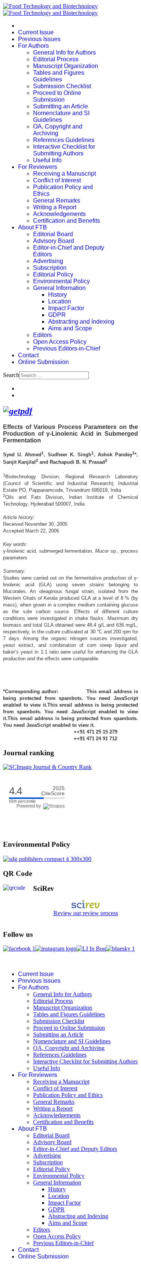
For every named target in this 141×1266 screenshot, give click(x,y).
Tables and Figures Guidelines (58, 76)
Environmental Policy (61, 281)
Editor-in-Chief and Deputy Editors (75, 1149)
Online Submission (43, 362)
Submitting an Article (60, 106)
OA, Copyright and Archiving (57, 129)
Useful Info (47, 160)
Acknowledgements (59, 214)
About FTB (32, 227)
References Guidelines (63, 140)
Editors (42, 335)
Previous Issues (39, 39)
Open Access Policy (59, 342)
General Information (59, 288)
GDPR (57, 315)
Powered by (30, 806)
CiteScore (53, 790)
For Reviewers (37, 167)
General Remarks (56, 200)
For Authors (33, 46)
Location (59, 301)
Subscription (50, 268)
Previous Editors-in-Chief (66, 348)
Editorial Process (56, 59)
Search (11, 375)
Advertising (48, 261)
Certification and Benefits (66, 220)
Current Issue (36, 32)
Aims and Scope (70, 328)
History (57, 294)
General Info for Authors (64, 52)
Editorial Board (53, 234)
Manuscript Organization (65, 66)
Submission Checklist (62, 86)
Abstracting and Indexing (81, 321)
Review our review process (85, 913)
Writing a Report (54, 207)
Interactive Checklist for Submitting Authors (64, 150)
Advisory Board (53, 241)
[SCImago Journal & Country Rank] (47, 767)
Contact (28, 355)
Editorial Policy (53, 274)
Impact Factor (66, 308)
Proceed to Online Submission (57, 96)
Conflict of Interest (57, 180)
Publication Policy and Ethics (68, 1095)
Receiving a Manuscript (64, 173)
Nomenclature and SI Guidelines (61, 116)
